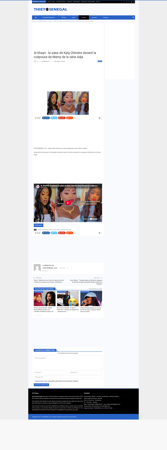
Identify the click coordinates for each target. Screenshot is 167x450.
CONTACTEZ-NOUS (60, 1)
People (84, 17)
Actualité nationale (48, 17)
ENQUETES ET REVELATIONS (88, 1)
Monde (64, 17)
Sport (73, 17)
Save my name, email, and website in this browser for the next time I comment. (56, 381)
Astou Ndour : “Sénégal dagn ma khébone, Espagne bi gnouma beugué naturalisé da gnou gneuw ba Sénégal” (86, 282)
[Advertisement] (103, 9)
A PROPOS (69, 1)
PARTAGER (38, 225)
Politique (105, 17)
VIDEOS (98, 1)
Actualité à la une (38, 291)
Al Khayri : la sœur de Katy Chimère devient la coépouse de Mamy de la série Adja (54, 229)
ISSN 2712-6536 (51, 1)
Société (94, 17)
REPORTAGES (76, 1)
